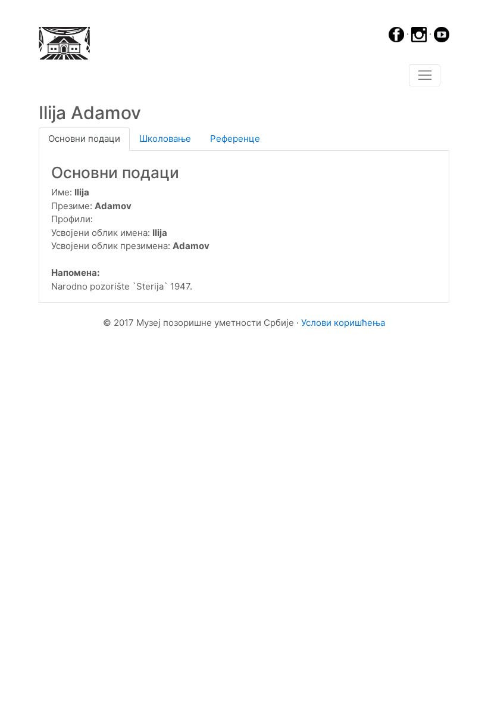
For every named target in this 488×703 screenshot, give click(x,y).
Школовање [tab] (165, 138)
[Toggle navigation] (424, 75)
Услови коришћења (343, 322)
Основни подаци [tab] (84, 138)
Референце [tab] (235, 138)
